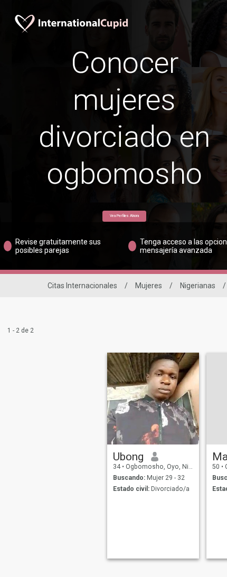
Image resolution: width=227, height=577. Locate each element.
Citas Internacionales (82, 285)
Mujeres (148, 285)
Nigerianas (197, 285)
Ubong (128, 456)
